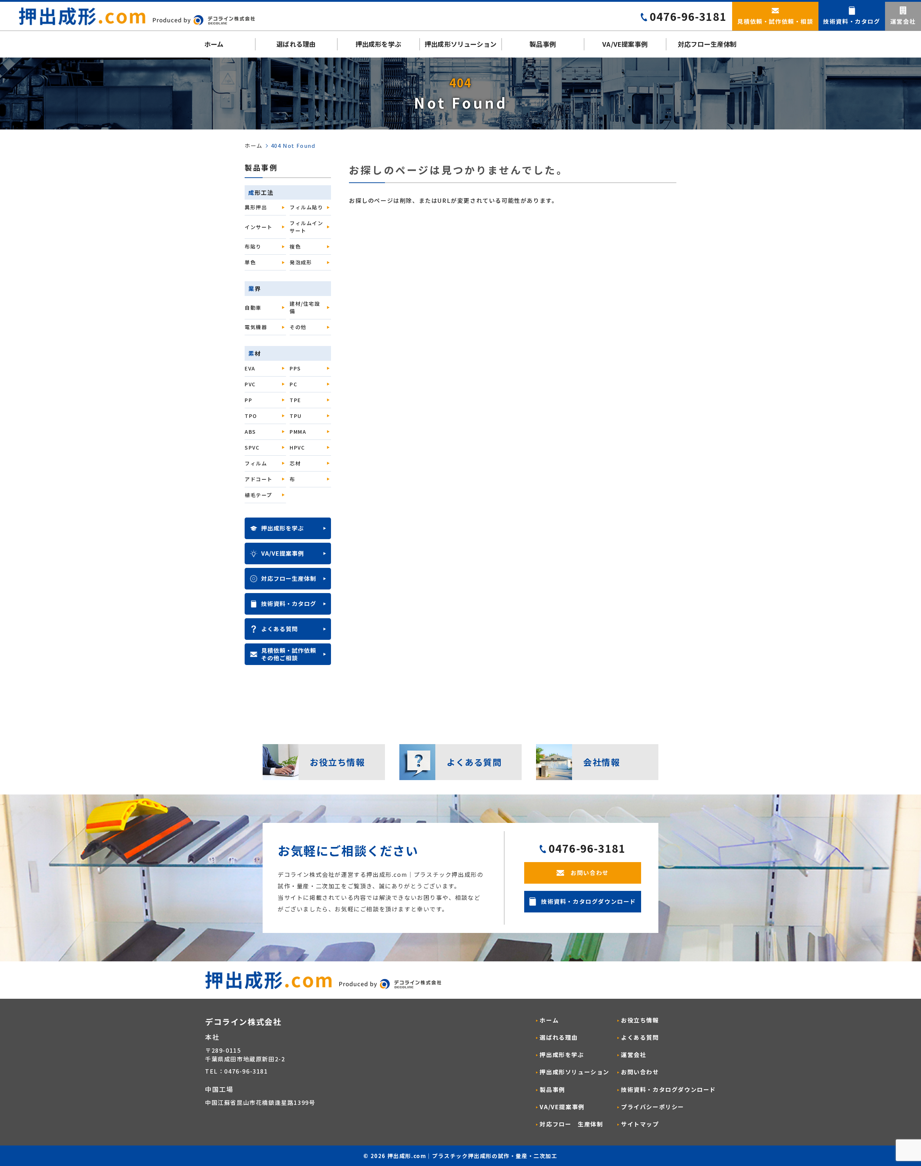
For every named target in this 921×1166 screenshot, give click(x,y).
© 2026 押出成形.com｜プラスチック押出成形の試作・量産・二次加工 (460, 1156)
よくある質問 (640, 1037)
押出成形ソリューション (460, 44)
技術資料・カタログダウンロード (668, 1089)
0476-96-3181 (688, 16)
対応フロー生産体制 (707, 44)
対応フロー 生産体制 (571, 1124)
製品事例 (543, 44)
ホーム (214, 44)
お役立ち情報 (640, 1020)
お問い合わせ (640, 1072)
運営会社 (633, 1055)
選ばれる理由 (296, 44)
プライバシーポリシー (652, 1107)
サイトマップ (640, 1124)
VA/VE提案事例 (625, 44)
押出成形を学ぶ (378, 44)
